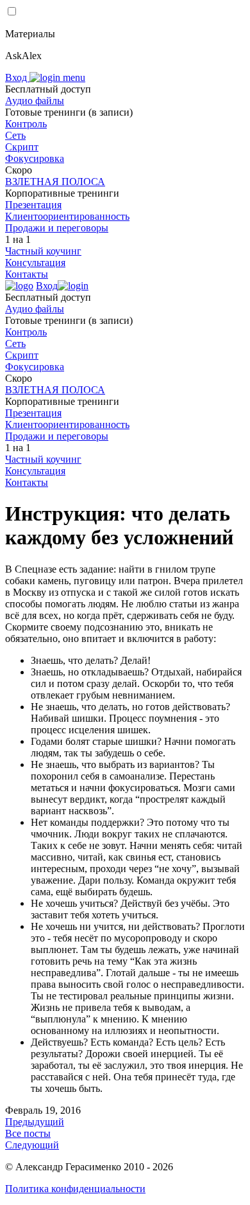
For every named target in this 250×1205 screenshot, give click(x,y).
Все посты (28, 1133)
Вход (17, 77)
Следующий (32, 1144)
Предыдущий (34, 1121)
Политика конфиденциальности (75, 1188)
